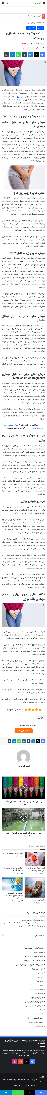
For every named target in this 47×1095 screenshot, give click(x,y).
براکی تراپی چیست (38, 900)
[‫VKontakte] (24, 741)
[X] (36, 54)
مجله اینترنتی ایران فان (35, 1018)
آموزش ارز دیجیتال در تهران (34, 1001)
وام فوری (40, 973)
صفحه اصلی (38, 22)
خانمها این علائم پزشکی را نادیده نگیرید (13, 869)
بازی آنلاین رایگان (37, 989)
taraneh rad (23, 766)
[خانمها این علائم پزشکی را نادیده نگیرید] (12, 859)
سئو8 (41, 985)
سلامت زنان (31, 28)
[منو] (44, 4)
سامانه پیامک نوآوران (36, 1022)
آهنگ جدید (39, 1014)
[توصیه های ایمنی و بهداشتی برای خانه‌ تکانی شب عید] (12, 884)
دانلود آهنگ (39, 1026)
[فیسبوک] (42, 54)
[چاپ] (6, 54)
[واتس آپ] (18, 54)
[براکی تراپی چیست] (35, 887)
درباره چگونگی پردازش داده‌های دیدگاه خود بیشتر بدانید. (24, 924)
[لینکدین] (30, 54)
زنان (40, 717)
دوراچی (40, 977)
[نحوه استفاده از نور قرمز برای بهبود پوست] (35, 859)
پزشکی (30, 22)
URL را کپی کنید (23, 730)
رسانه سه (40, 1010)
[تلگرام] (12, 54)
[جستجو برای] (3, 4)
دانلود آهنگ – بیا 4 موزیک (33, 960)
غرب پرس (39, 981)
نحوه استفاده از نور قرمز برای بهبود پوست (36, 869)
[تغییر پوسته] (7, 4)
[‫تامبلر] (24, 54)
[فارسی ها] (36, 3)
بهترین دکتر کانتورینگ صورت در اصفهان (29, 964)
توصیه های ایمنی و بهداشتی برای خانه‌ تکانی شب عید (13, 895)
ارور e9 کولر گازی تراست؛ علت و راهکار (28, 16)
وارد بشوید (25, 920)
